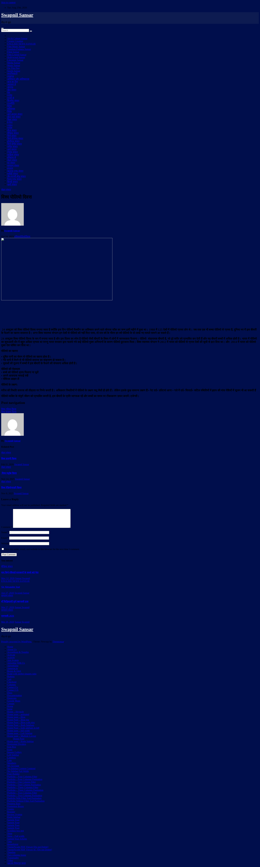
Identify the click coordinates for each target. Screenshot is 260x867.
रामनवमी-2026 (7, 616)
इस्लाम (10, 168)
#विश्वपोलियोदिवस (22, 236)
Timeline (11, 852)
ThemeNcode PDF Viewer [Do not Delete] (27, 847)
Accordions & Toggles (18, 652)
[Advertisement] (130, 313)
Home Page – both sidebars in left (23, 728)
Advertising (12, 665)
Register (11, 811)
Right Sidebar (13, 817)
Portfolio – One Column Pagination (24, 784)
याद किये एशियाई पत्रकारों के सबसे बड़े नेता (20, 572)
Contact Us (12, 687)
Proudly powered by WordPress (16, 641)
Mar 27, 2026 (7, 607)
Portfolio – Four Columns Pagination (24, 779)
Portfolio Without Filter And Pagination (26, 801)
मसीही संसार (12, 173)
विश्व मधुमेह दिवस (9, 473)
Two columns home (16, 855)
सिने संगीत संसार (14, 144)
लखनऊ (10, 76)
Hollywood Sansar (16, 57)
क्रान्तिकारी (12, 73)
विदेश (9, 106)
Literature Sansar (15, 60)
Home (10, 646)
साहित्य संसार (13, 154)
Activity (11, 657)
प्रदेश (9, 95)
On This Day (13, 68)
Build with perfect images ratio (21, 673)
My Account (13, 765)
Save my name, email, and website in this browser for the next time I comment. (42, 549)
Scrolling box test (15, 830)
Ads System (13, 660)
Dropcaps (11, 698)
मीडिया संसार (13, 133)
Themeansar (58, 641)
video (9, 125)
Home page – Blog (16, 717)
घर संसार (11, 163)
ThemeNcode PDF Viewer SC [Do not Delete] (29, 849)
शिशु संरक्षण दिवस (8, 412)
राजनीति (10, 103)
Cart (9, 679)
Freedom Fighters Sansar (19, 49)
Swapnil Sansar (17, 15)
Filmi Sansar (13, 52)
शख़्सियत (11, 108)
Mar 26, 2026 (7, 622)
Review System (14, 814)
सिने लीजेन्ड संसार (15, 138)
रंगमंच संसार (12, 152)
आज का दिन (12, 81)
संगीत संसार (12, 146)
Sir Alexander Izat (10, 587)
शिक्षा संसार (12, 119)
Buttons (11, 676)
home (9, 709)
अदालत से (11, 84)
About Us (12, 649)
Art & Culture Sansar (17, 38)
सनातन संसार (13, 165)
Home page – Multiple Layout (21, 736)
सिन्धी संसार (12, 182)
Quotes (10, 809)
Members (11, 763)
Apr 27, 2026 (7, 593)
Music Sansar (13, 65)
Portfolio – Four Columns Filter (22, 776)
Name (5, 532)
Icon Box (11, 747)
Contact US (12, 690)
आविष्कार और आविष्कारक (18, 79)
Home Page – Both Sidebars (20, 725)
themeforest (12, 844)
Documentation (14, 695)
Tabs (9, 841)
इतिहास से (11, 157)
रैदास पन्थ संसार (14, 179)
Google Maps (13, 701)
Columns (11, 684)
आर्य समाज (11, 149)
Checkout (11, 682)
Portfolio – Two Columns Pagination (24, 795)
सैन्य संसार (12, 130)
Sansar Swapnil (22, 578)
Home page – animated (18, 714)
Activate (11, 655)
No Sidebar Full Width (18, 771)
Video (10, 860)
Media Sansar (13, 62)
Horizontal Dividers (16, 744)
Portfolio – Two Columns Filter (22, 793)
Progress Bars (13, 803)
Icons (9, 749)
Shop (9, 833)
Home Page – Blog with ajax (21, 722)
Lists (9, 760)
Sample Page (13, 820)
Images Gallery (14, 752)
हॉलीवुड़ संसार (13, 141)
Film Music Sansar (16, 46)
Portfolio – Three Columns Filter (22, 787)
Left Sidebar (13, 755)
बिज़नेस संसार (13, 100)
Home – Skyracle (15, 711)
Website (5, 543)
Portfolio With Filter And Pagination (24, 798)
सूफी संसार (12, 184)
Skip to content (8, 2)
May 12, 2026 (8, 578)
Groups (10, 703)
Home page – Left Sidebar (19, 733)
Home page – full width (18, 730)
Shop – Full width (15, 836)
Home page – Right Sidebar (20, 741)
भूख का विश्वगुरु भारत (16, 863)
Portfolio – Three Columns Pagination (25, 790)
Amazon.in (12, 668)
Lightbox (11, 757)
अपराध (10, 87)
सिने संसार (11, 136)
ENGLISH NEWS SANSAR (21, 44)
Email (5, 538)
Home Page (18, 738)
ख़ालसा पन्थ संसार (15, 171)
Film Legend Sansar (16, 54)
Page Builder (13, 774)
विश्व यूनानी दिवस (8, 458)
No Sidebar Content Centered (21, 768)
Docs (9, 692)
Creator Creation (15, 41)
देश (8, 92)
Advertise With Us (16, 663)
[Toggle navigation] (2, 28)
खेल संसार (11, 90)
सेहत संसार (12, 160)
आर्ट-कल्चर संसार (14, 114)
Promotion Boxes (15, 806)
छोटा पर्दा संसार (13, 117)
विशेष (9, 111)
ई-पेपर (9, 122)
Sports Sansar (13, 71)
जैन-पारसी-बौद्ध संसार (16, 176)
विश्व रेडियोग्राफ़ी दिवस (11, 487)
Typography (13, 857)
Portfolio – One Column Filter (21, 782)
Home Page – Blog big (18, 719)
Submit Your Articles (17, 839)
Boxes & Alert (14, 671)
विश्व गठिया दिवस (8, 409)
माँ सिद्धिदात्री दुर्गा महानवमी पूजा (14, 601)
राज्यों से (10, 98)
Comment (6, 527)
